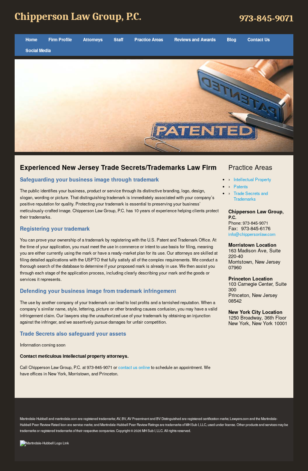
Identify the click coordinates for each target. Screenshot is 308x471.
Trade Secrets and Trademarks (251, 196)
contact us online (134, 367)
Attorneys (93, 39)
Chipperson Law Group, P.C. (78, 16)
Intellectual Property (252, 179)
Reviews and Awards (195, 39)
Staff (118, 39)
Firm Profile (60, 39)
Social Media (38, 50)
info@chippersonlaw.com (251, 234)
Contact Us (259, 39)
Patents (241, 186)
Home (31, 39)
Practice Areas (148, 39)
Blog (231, 39)
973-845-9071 (266, 18)
